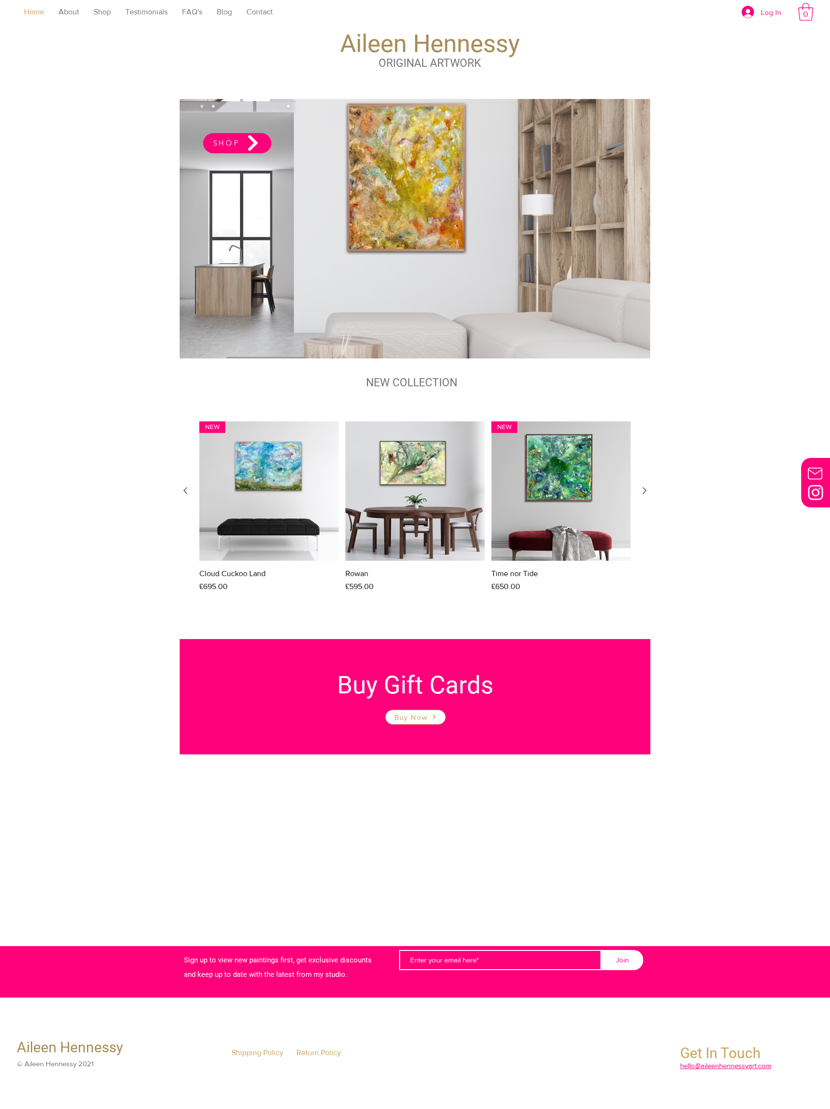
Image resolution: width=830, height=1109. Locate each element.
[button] (805, 12)
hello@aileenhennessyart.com (725, 1065)
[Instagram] (816, 492)
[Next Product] (644, 490)
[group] (415, 512)
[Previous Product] (185, 490)
